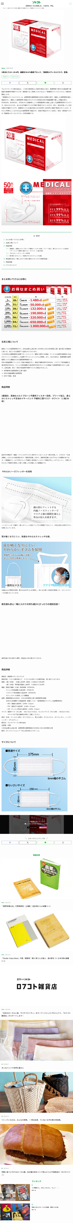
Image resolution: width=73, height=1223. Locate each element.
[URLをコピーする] (63, 83)
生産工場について (12, 243)
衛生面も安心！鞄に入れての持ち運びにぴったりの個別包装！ (27, 259)
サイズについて (11, 265)
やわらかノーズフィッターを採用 (20, 253)
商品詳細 (9, 262)
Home (4, 8)
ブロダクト (5, 76)
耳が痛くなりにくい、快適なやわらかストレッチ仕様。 (26, 256)
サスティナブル (14, 76)
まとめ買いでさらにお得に (15, 239)
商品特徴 (9, 246)
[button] (10, 83)
